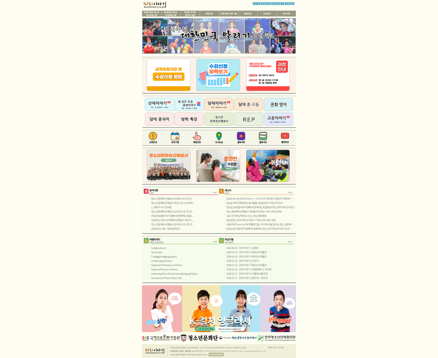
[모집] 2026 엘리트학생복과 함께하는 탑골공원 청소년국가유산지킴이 (260, 207)
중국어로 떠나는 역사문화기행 (171, 13)
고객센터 (289, 3)
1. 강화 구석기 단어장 (161, 207)
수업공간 (267, 13)
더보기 (215, 192)
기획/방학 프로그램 (228, 13)
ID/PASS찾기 (277, 3)
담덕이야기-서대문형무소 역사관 (248, 269)
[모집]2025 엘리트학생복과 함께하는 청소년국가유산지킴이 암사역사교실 (260, 228)
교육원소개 (271, 347)
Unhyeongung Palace (161, 260)
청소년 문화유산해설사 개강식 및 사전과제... (172, 203)
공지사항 (286, 13)
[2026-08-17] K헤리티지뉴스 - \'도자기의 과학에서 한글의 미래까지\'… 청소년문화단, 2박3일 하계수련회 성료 (260, 198)
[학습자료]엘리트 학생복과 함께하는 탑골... (172, 216)
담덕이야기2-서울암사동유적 (247, 273)
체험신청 (209, 13)
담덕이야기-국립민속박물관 (246, 252)
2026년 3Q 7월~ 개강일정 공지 (165, 228)
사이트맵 (280, 347)
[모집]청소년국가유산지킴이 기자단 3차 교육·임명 (251, 220)
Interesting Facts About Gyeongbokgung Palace (174, 273)
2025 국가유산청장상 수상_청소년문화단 (246, 216)
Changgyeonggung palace (164, 256)
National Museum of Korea (164, 269)
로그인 (256, 3)
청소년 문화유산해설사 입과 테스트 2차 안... (172, 211)
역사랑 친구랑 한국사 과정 (190, 13)
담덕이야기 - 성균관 (242, 248)
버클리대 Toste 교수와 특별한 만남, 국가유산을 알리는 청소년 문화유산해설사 (260, 224)
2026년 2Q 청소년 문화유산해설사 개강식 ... (172, 220)
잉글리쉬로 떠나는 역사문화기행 (151, 13)
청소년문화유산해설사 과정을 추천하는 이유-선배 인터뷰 (254, 211)
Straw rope (156, 252)
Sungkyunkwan (158, 248)
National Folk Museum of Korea (166, 265)
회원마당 (248, 13)
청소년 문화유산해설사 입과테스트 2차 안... (172, 198)
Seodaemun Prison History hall (166, 278)
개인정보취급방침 (216, 354)
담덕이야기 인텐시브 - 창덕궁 (246, 278)
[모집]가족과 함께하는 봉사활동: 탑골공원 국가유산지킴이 (254, 203)
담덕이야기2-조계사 (242, 260)
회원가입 (265, 3)
